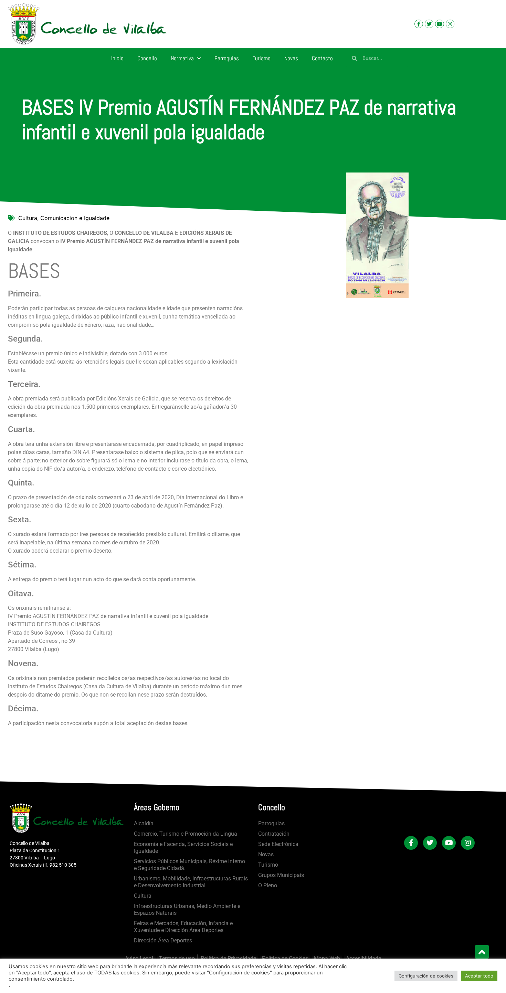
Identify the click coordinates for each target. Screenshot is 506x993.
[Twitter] (429, 24)
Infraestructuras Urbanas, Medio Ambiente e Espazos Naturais (187, 909)
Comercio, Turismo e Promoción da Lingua (185, 833)
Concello (147, 58)
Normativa (182, 58)
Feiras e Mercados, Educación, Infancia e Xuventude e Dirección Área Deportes (183, 926)
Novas (291, 58)
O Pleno (267, 885)
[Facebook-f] (418, 24)
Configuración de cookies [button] (426, 976)
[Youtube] (439, 24)
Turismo (262, 58)
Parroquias (226, 58)
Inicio (117, 58)
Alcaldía (144, 823)
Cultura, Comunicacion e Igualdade (63, 218)
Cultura (142, 895)
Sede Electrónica (278, 844)
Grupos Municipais (281, 875)
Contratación (273, 833)
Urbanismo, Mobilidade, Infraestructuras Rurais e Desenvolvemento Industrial (191, 882)
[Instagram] (450, 24)
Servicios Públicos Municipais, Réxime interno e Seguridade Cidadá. (189, 864)
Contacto (322, 58)
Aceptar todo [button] (479, 976)
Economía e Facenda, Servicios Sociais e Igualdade (183, 847)
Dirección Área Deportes (163, 940)
